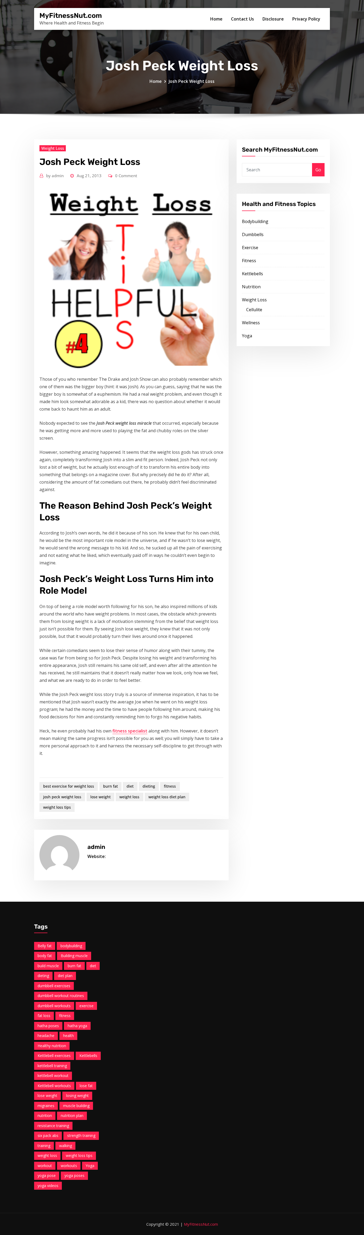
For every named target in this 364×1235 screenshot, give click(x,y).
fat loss (44, 1015)
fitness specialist (129, 731)
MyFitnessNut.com (70, 15)
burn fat (110, 786)
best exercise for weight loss (68, 786)
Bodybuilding (255, 221)
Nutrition (251, 287)
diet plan (65, 975)
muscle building (76, 1105)
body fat (45, 955)
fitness (170, 786)
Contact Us (242, 19)
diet (130, 786)
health (68, 1035)
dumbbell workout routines (61, 995)
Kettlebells (252, 274)
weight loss (129, 796)
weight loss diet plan (166, 796)
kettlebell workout (53, 1075)
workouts (69, 1165)
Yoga (247, 336)
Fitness (249, 261)
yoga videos (48, 1185)
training (44, 1145)
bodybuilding (71, 945)
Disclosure (273, 19)
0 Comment (126, 175)
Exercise (250, 247)
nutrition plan (72, 1115)
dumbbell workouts (54, 1005)
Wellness (251, 323)
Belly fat (45, 945)
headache (46, 1035)
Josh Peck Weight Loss (192, 81)
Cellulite (254, 310)
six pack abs (48, 1135)
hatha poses (48, 1025)
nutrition (45, 1115)
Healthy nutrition (52, 1045)
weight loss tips (57, 807)
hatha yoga (77, 1025)
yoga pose (47, 1175)
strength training (81, 1135)
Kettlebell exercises (54, 1055)
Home (216, 19)
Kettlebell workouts (54, 1085)
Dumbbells (253, 234)
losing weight (77, 1095)
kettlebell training (52, 1065)
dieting (149, 786)
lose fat (86, 1085)
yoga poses (74, 1175)
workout (45, 1165)
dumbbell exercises (54, 985)
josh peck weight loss (62, 796)
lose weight (100, 796)
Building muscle (74, 955)
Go (318, 170)
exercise (86, 1005)
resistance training (53, 1125)
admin (55, 175)
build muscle (48, 965)
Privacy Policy (306, 19)
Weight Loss (52, 148)
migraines (46, 1105)
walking (65, 1145)
